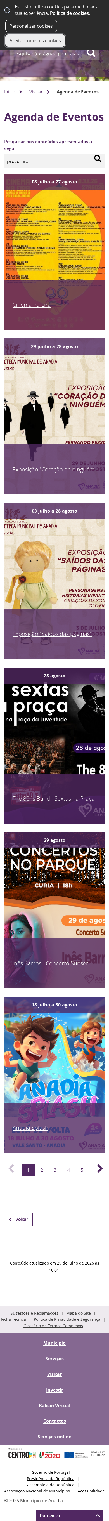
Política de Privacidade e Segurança (67, 1319)
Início (9, 92)
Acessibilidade (91, 1491)
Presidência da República (50, 1478)
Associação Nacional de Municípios (37, 1491)
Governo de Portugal (51, 1472)
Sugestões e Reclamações (34, 1313)
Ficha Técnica (13, 1319)
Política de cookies (69, 13)
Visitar (36, 92)
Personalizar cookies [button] (31, 26)
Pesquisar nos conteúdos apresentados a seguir (48, 145)
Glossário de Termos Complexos (53, 1325)
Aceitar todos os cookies (35, 40)
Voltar (22, 1219)
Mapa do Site (78, 1313)
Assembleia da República (50, 1484)
